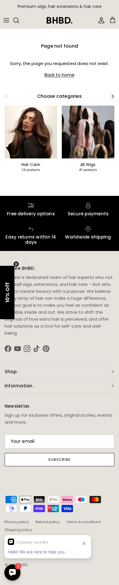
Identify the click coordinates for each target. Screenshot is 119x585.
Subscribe (59, 459)
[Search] (19, 20)
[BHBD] (59, 20)
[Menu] (6, 20)
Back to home (59, 75)
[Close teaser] (16, 264)
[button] (7, 292)
